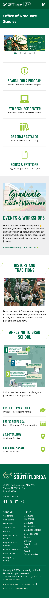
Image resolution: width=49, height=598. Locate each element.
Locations (8, 523)
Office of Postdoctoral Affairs (30, 544)
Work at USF (9, 553)
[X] (11, 501)
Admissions (8, 519)
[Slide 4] (30, 53)
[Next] (40, 42)
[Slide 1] (15, 53)
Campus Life (9, 527)
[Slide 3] (25, 53)
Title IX (27, 511)
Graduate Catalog (32, 529)
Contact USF (28, 584)
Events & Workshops (24, 217)
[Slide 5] (34, 53)
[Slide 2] (20, 53)
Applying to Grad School (24, 334)
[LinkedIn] (16, 501)
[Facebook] (5, 501)
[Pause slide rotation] (40, 47)
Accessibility (22, 588)
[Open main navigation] (43, 4)
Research (7, 531)
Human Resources (12, 549)
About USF (8, 511)
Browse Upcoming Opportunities (20, 247)
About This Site (10, 584)
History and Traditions (24, 267)
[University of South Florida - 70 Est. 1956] (17, 4)
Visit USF (7, 588)
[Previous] (9, 42)
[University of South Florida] (24, 475)
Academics (8, 515)
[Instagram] (22, 501)
